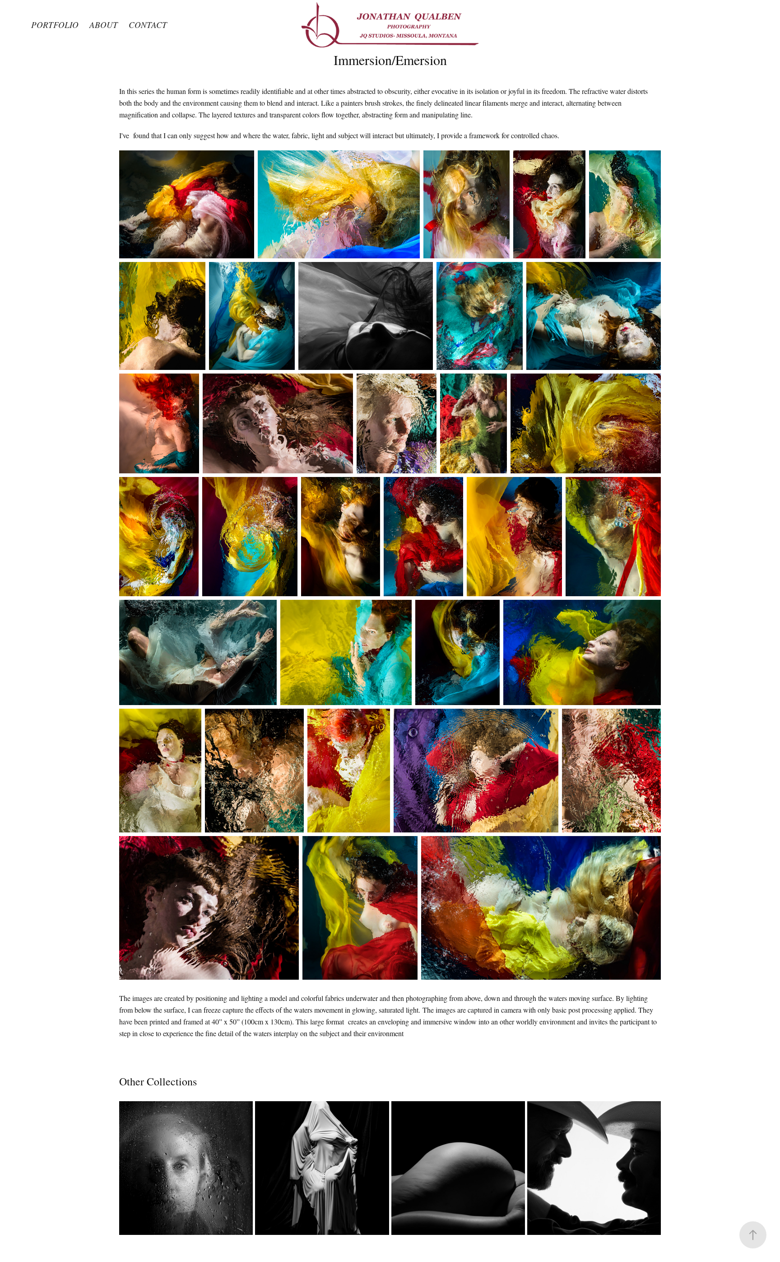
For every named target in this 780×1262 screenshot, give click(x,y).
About (103, 24)
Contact (148, 24)
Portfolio (55, 24)
